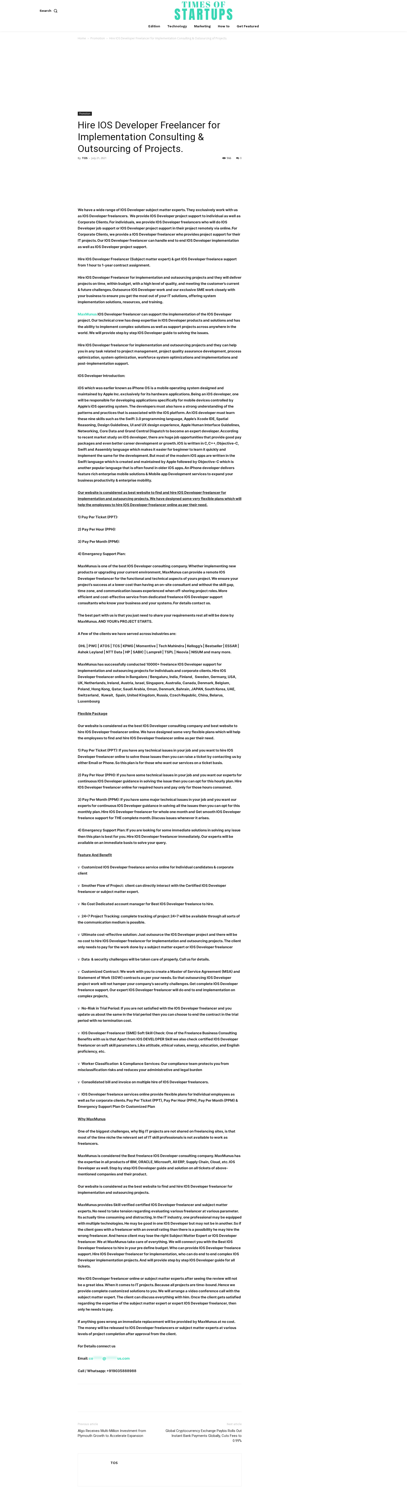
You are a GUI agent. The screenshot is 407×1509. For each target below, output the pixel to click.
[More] (126, 168)
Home (82, 38)
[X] (93, 168)
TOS (85, 158)
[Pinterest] (104, 168)
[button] (49, 11)
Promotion (97, 38)
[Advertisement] (203, 76)
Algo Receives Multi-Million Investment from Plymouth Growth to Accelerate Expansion (112, 1433)
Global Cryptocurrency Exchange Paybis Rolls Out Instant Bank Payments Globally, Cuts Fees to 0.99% (204, 1436)
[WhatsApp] (115, 168)
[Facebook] (82, 168)
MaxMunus (87, 314)
